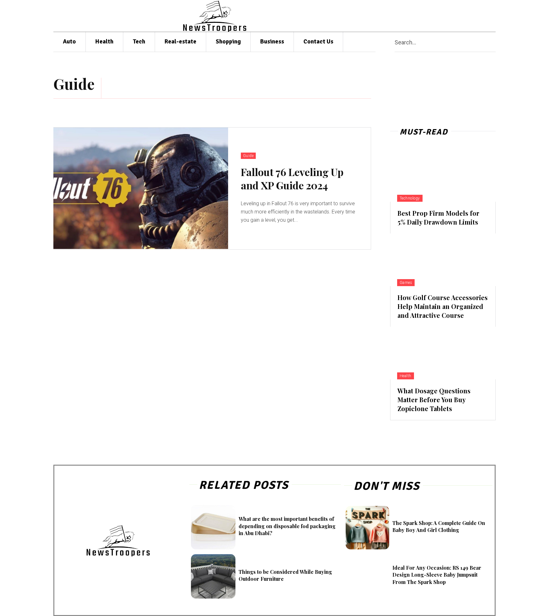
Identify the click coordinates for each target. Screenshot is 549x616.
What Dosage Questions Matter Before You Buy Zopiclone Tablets (434, 399)
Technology (410, 198)
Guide (248, 156)
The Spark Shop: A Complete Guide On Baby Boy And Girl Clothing (438, 526)
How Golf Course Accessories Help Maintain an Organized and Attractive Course (442, 306)
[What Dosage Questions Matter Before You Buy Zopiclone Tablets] (443, 353)
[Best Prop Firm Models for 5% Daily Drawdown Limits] (443, 175)
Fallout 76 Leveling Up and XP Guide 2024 (292, 178)
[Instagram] (439, 16)
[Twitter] (476, 16)
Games (406, 282)
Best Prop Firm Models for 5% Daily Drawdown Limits (438, 217)
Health (405, 376)
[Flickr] (426, 16)
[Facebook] (414, 16)
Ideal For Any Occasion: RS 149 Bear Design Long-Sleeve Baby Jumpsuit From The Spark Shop (436, 574)
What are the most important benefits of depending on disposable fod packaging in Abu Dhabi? (287, 525)
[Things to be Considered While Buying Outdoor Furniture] (213, 576)
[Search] (493, 42)
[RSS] (463, 16)
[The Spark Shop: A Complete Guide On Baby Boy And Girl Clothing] (367, 527)
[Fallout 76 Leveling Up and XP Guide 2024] (140, 189)
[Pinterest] (451, 16)
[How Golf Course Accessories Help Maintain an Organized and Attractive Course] (443, 259)
